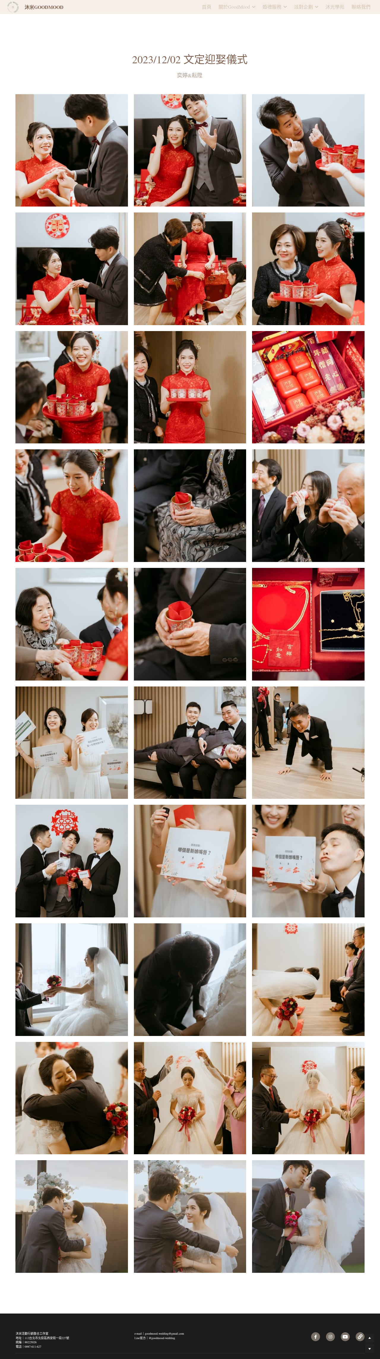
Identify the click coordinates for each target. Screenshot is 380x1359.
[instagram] (330, 1310)
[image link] (13, 6)
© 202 (355, 1335)
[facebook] (315, 1310)
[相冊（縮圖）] (71, 137)
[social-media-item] (345, 1310)
